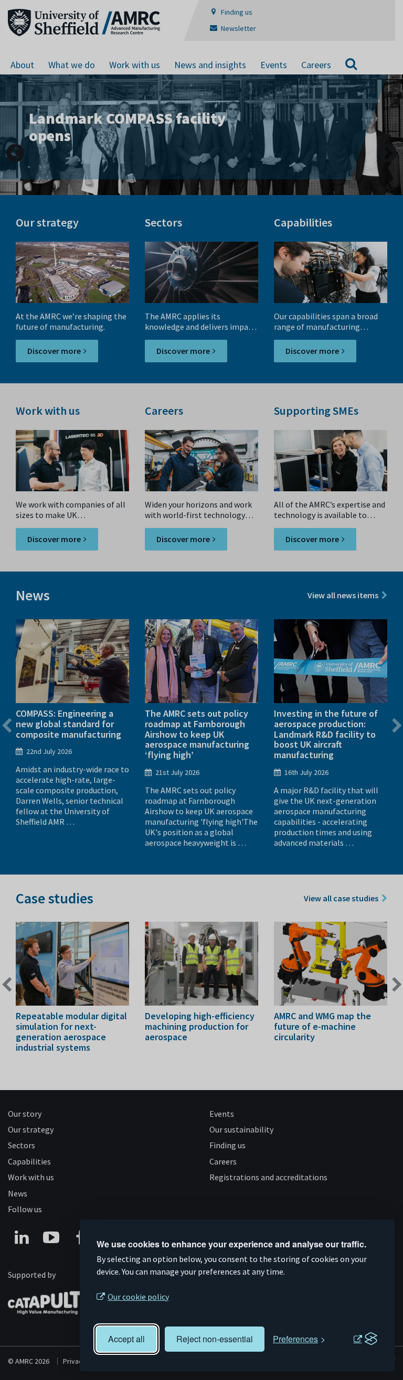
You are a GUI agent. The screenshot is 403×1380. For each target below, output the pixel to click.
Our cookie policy (138, 1296)
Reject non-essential (214, 1339)
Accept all (126, 1339)
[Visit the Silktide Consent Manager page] (365, 1339)
